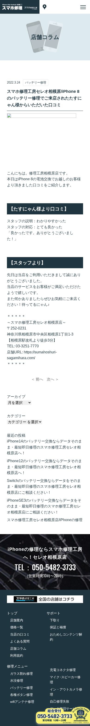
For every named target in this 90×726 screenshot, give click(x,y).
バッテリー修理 (21, 688)
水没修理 (16, 680)
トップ (12, 613)
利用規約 (16, 655)
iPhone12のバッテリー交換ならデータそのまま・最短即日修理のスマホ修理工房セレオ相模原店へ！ (44, 467)
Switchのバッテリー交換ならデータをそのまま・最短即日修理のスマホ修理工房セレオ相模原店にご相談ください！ (44, 486)
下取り (55, 620)
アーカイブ (16, 397)
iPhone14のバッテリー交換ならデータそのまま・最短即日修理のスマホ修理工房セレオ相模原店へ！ (44, 447)
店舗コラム (18, 648)
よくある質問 (20, 641)
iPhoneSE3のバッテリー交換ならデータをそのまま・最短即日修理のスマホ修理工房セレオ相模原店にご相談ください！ (44, 506)
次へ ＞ (53, 379)
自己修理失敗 (59, 701)
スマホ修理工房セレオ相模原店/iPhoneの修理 (44, 520)
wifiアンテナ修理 (22, 701)
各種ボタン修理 (21, 695)
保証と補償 (58, 627)
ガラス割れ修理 (21, 673)
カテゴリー (16, 416)
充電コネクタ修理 (63, 670)
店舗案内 (16, 620)
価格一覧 (16, 627)
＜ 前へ (37, 379)
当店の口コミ (20, 634)
